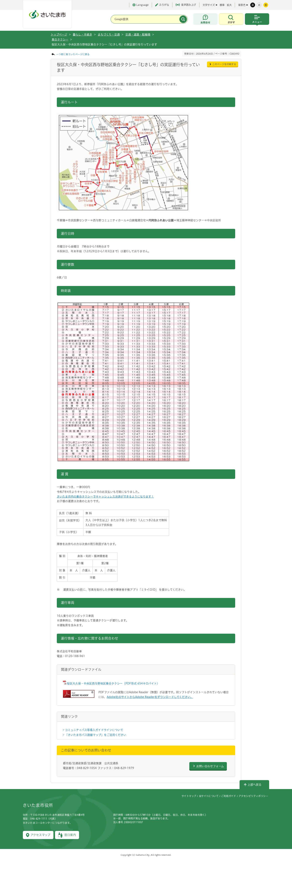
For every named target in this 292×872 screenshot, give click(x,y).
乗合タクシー (60, 39)
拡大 (229, 5)
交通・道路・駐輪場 (137, 34)
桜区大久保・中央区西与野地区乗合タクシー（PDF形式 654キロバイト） (113, 683)
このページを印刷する (224, 64)
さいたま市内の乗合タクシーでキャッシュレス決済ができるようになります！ (105, 496)
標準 (222, 5)
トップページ (59, 34)
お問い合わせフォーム (210, 766)
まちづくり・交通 (109, 34)
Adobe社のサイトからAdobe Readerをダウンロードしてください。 (150, 697)
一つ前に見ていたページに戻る (73, 54)
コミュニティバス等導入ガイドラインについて (94, 730)
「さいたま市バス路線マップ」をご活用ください (95, 734)
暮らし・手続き (82, 34)
